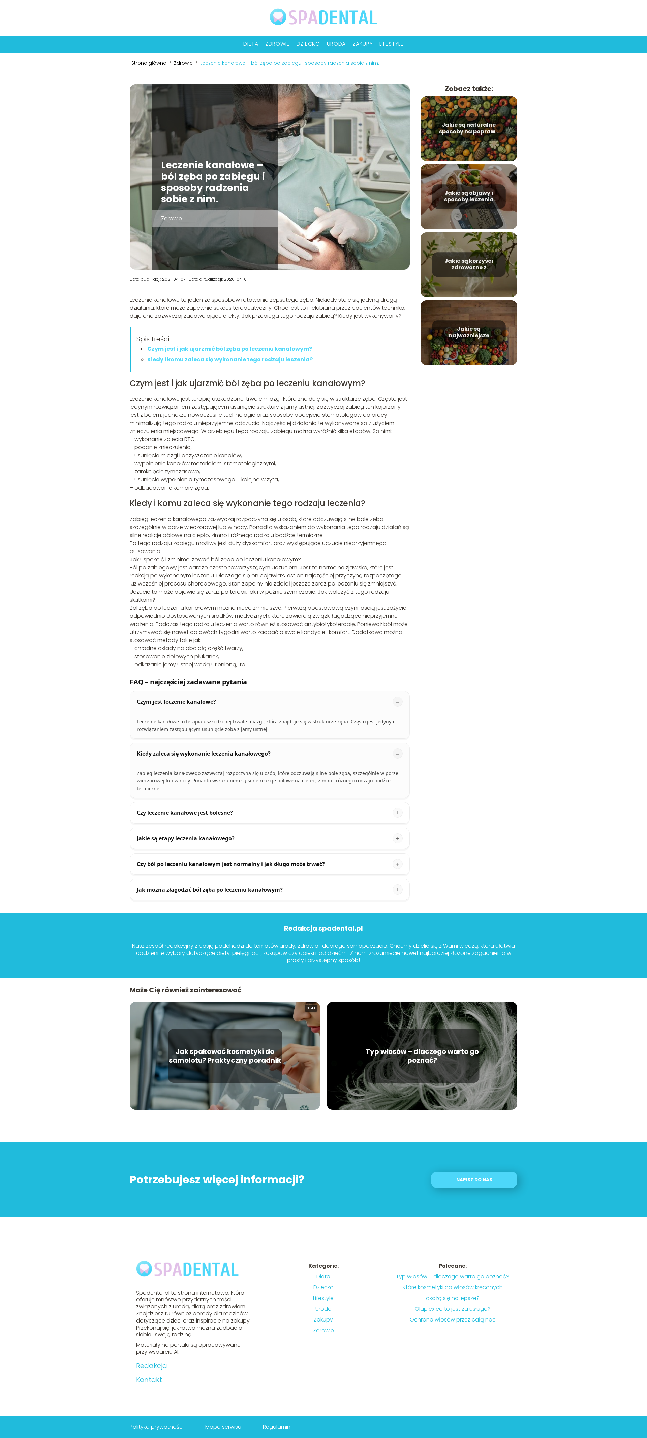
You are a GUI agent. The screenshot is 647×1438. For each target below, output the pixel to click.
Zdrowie (277, 44)
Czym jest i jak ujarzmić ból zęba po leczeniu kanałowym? (229, 349)
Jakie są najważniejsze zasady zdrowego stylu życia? (469, 333)
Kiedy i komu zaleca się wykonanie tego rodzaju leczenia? (230, 359)
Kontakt (149, 1379)
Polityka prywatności (157, 1427)
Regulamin (276, 1427)
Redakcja (151, 1365)
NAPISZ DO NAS (474, 1180)
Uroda (336, 44)
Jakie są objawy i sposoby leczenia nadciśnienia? (469, 197)
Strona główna (149, 63)
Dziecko (308, 44)
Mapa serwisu (223, 1427)
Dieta (250, 44)
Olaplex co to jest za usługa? (453, 1309)
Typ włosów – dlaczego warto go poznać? (422, 1056)
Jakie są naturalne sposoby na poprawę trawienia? (469, 129)
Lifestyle (391, 44)
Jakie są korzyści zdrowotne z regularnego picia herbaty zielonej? (469, 265)
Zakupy (362, 44)
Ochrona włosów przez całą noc (453, 1320)
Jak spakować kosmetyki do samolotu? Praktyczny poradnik (225, 1056)
